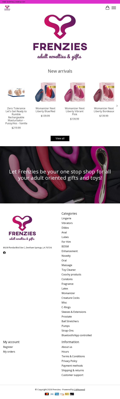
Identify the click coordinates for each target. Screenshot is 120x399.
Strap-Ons (68, 330)
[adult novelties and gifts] (7, 8)
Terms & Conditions (73, 356)
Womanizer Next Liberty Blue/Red (45, 110)
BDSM (65, 246)
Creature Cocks (71, 298)
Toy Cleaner (69, 270)
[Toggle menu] (114, 8)
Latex (65, 288)
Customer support (72, 375)
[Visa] (52, 394)
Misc (64, 302)
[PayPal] (67, 394)
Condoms (67, 279)
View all (60, 138)
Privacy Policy (69, 361)
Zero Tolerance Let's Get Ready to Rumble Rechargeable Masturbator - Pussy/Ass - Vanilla (16, 116)
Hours (65, 351)
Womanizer (68, 293)
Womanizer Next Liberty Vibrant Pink (75, 111)
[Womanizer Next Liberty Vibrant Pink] (75, 92)
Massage (67, 265)
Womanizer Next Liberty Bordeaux (104, 110)
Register (8, 347)
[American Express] (57, 394)
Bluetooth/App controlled (77, 335)
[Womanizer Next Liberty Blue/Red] (45, 92)
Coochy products (71, 274)
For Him (66, 241)
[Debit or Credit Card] (72, 394)
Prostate (67, 316)
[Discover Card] (62, 394)
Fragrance (67, 284)
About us (67, 347)
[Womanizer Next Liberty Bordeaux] (104, 92)
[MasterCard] (47, 394)
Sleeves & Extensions (74, 312)
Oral (64, 260)
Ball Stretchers (70, 321)
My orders (9, 351)
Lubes (65, 237)
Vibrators (67, 223)
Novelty (66, 255)
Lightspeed (79, 389)
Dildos (65, 227)
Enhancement (70, 251)
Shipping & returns (73, 370)
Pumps (66, 326)
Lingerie (66, 218)
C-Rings (66, 307)
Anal (64, 232)
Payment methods (72, 365)
